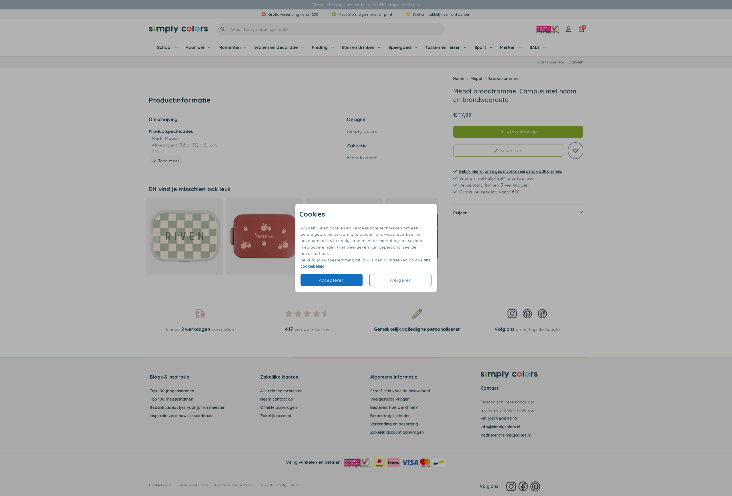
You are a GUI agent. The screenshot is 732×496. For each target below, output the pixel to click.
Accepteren (332, 280)
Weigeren (400, 280)
